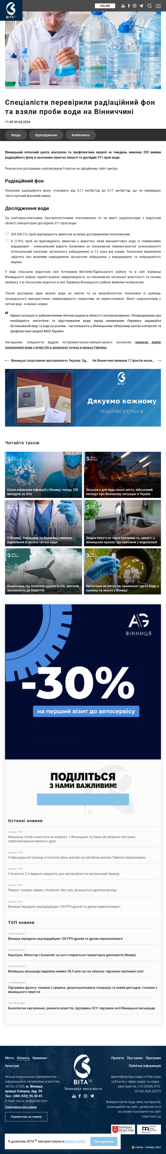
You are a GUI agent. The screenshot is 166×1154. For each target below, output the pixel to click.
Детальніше (83, 836)
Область (23, 1058)
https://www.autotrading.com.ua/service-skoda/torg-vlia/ (83, 681)
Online (105, 6)
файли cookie (75, 1141)
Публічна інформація (145, 1066)
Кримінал (40, 1058)
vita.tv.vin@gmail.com (31, 1101)
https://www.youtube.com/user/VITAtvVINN (83, 398)
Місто (9, 1058)
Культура (12, 1066)
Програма (153, 1058)
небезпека (81, 135)
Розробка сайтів (153, 1147)
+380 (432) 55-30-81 (27, 1096)
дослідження (47, 135)
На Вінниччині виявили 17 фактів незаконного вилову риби (126, 360)
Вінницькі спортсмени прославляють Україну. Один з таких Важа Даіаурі (49, 360)
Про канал (135, 1058)
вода (17, 135)
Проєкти (117, 1058)
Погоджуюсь (104, 1141)
